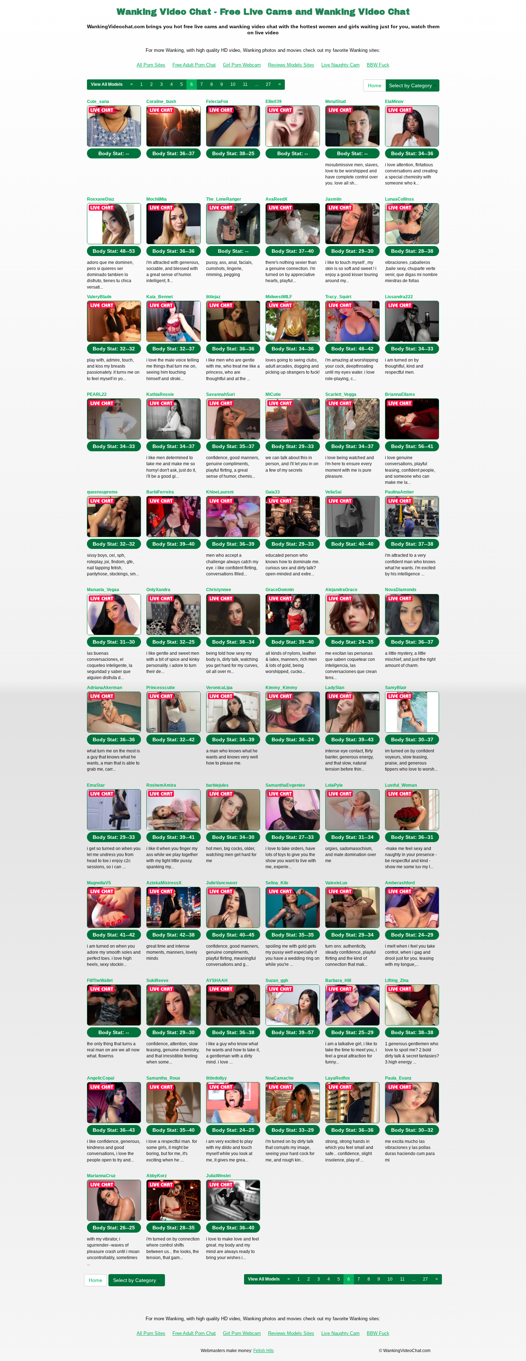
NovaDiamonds (401, 589)
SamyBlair (395, 687)
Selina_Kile (277, 882)
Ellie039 (274, 101)
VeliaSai (333, 492)
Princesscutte (160, 687)
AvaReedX (276, 199)
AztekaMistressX (163, 882)
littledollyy (216, 1078)
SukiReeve (157, 980)
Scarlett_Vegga (340, 394)
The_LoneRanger (223, 199)
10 (232, 84)
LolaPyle (334, 785)
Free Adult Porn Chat (194, 65)
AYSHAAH (217, 980)
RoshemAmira (161, 785)
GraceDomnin (280, 589)
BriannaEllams (400, 394)
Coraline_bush (161, 101)
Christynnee (218, 589)
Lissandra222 (399, 296)
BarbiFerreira (160, 492)
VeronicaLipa (219, 687)
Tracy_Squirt (338, 296)
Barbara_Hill (338, 980)
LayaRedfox (337, 1078)
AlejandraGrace (341, 589)
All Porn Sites (151, 65)
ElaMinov (394, 101)
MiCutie (273, 394)
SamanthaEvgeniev (285, 785)
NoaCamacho (279, 1078)
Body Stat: (113, 153)
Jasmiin (333, 199)
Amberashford (400, 882)
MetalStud (335, 101)
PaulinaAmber (399, 492)
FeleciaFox (217, 101)
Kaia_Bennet (159, 296)
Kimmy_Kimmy (281, 687)
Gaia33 (273, 492)
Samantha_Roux (163, 1078)
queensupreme (102, 492)
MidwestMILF (279, 296)
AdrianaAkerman (104, 687)
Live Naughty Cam (340, 65)
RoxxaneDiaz (100, 199)
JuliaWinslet (218, 1175)
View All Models (107, 84)
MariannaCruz (101, 1175)
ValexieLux (336, 882)
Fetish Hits (263, 1350)
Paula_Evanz (398, 1078)
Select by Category (411, 85)
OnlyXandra (158, 589)
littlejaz (213, 296)
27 (268, 84)
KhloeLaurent (220, 492)
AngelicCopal (100, 1078)
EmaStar (96, 785)
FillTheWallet (100, 980)
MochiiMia (156, 199)
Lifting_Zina (397, 980)
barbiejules (217, 785)
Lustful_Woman (401, 785)
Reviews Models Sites (291, 65)
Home (374, 85)
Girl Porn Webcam (242, 65)
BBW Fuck (378, 65)
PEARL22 (97, 394)
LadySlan (334, 687)
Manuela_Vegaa (103, 589)
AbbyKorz (156, 1175)
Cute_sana (98, 101)
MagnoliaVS (99, 882)
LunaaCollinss (399, 199)
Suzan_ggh (277, 980)
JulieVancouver (222, 882)
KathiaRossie (160, 394)
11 (245, 84)
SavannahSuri (220, 394)
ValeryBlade (99, 296)
